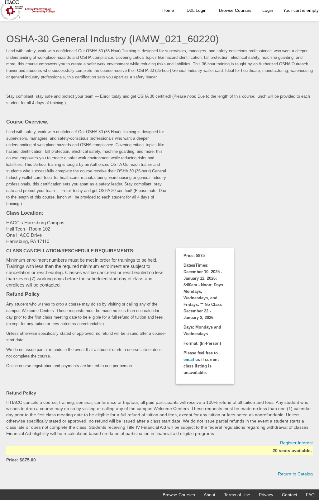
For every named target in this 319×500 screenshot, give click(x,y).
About (209, 494)
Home (168, 10)
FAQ (310, 494)
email (189, 359)
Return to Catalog (295, 473)
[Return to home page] (27, 10)
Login (267, 10)
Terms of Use (237, 494)
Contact (289, 494)
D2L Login (197, 10)
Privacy (266, 494)
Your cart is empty (301, 10)
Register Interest (296, 442)
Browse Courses (235, 10)
